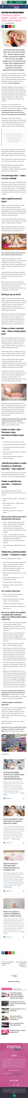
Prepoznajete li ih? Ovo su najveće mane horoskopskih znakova (18, 1003)
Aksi (11, 707)
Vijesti (3, 1012)
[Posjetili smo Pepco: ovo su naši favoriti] (5, 1010)
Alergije (3, 996)
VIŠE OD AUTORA (17, 989)
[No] (26, 1092)
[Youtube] (18, 1084)
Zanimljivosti (21, 12)
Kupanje (6, 12)
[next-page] (5, 1038)
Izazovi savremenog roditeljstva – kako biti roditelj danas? (16, 1017)
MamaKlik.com (5, 754)
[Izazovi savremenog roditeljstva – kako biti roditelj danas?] (5, 1017)
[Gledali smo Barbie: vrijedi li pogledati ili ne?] (5, 1032)
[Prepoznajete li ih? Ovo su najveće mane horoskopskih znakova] (5, 1003)
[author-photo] (14, 979)
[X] (6, 26)
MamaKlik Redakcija (10, 23)
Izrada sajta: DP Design (14, 1070)
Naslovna (3, 10)
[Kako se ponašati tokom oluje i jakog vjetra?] (5, 1025)
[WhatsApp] (13, 26)
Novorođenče (15, 12)
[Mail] (14, 1084)
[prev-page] (2, 1038)
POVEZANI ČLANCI (6, 989)
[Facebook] (2, 26)
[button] (2, 7)
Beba (8, 10)
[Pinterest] (9, 26)
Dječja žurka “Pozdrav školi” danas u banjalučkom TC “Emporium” (21, 964)
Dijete (3, 1019)
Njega (10, 12)
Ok (14, 1095)
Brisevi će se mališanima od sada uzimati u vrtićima (7, 963)
